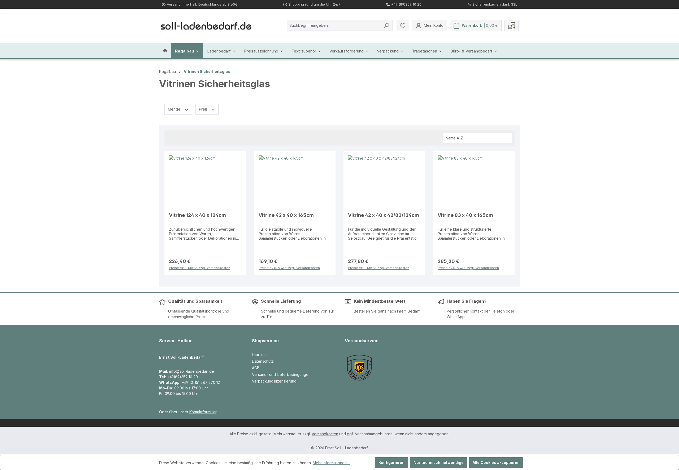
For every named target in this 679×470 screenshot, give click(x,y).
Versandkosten (325, 434)
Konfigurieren (391, 462)
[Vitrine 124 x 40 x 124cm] (205, 181)
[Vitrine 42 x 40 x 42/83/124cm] (384, 181)
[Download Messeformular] (511, 25)
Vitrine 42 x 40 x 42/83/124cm (383, 215)
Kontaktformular (202, 412)
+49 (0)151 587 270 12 (201, 382)
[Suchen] (386, 25)
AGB (255, 368)
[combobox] (333, 25)
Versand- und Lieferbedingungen (281, 374)
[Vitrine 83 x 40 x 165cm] (474, 181)
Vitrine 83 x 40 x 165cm (465, 215)
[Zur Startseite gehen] (206, 25)
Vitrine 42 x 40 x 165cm (286, 215)
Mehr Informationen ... (331, 462)
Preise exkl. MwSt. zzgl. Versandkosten (199, 267)
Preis (204, 109)
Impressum (261, 354)
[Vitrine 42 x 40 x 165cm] (295, 181)
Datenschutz (263, 361)
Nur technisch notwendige (439, 462)
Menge (174, 109)
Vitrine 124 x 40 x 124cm (197, 215)
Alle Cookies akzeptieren (496, 462)
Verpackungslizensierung (274, 381)
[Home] (165, 50)
